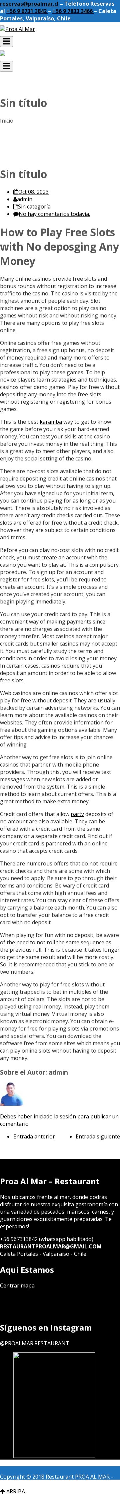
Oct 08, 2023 (33, 191)
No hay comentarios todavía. (54, 214)
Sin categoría (34, 206)
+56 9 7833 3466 (73, 11)
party (77, 814)
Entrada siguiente (98, 1136)
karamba (51, 421)
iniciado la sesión (55, 1116)
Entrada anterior (34, 1136)
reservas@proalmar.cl (29, 3)
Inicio (6, 120)
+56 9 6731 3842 (27, 11)
